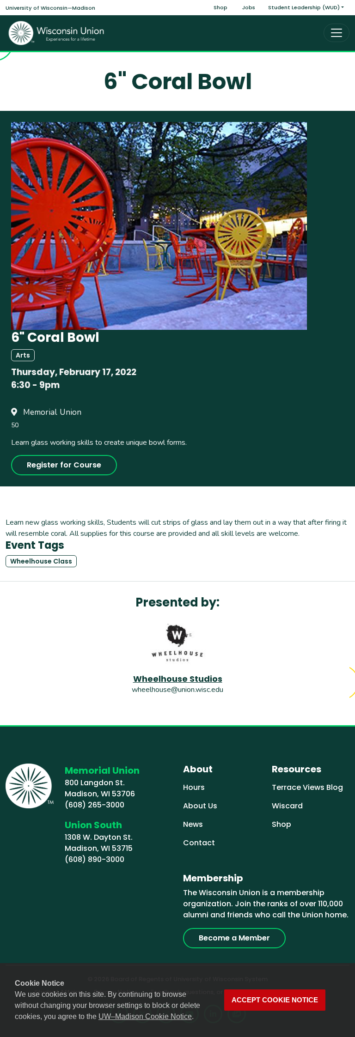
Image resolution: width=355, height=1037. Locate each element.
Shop (220, 7)
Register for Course (64, 465)
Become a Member (234, 938)
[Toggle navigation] (336, 33)
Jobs (248, 7)
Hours (194, 787)
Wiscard (287, 805)
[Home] (56, 33)
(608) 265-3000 (94, 805)
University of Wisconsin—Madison (50, 8)
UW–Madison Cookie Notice (145, 1016)
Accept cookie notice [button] (275, 1000)
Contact (199, 842)
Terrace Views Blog (307, 787)
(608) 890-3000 (94, 859)
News (193, 824)
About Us (200, 805)
